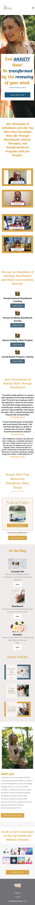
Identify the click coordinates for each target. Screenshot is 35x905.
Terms (17, 897)
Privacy (17, 893)
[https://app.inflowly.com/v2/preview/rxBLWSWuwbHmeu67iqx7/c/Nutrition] (17, 627)
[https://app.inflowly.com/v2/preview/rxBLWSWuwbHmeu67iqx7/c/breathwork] (18, 596)
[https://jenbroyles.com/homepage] (8, 8)
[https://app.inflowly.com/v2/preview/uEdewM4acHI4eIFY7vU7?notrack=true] (17, 855)
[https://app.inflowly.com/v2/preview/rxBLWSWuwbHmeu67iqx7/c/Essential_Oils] (17, 563)
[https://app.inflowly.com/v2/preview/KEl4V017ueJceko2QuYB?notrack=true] (17, 514)
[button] (33, 8)
